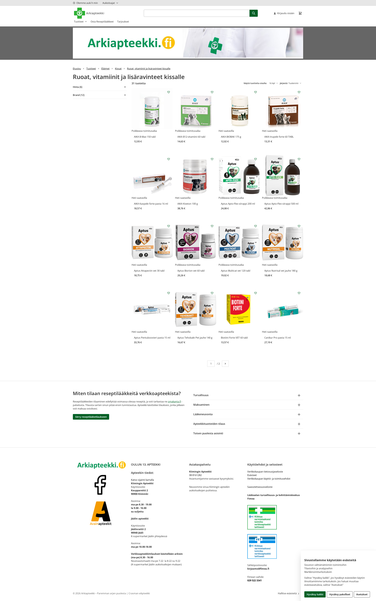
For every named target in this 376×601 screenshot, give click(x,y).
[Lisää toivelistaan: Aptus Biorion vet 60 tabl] (212, 226)
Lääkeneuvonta (203, 414)
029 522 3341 (254, 580)
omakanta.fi (174, 401)
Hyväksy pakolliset (339, 594)
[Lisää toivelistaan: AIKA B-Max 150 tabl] (169, 92)
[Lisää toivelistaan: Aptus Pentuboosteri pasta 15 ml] (169, 293)
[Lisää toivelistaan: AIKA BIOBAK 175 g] (255, 92)
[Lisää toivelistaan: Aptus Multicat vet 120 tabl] (255, 226)
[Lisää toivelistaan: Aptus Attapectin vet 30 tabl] (169, 226)
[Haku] (254, 13)
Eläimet (105, 68)
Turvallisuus (201, 395)
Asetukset (361, 594)
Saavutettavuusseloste (259, 486)
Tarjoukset (123, 21)
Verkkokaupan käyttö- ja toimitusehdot (268, 478)
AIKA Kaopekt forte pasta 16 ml (151, 203)
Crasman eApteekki (139, 593)
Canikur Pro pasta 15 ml (277, 337)
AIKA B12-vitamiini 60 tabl (191, 136)
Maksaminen (201, 404)
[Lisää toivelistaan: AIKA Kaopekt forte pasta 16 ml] (169, 159)
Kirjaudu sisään (285, 13)
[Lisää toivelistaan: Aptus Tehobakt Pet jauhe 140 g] (212, 293)
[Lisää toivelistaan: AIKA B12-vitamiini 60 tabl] (212, 92)
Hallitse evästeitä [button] (287, 593)
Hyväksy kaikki (315, 594)
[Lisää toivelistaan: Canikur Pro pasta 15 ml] (299, 293)
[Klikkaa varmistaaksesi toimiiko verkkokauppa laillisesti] (275, 517)
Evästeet (252, 475)
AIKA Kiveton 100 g (187, 203)
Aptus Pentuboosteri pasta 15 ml (152, 337)
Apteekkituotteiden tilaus (209, 423)
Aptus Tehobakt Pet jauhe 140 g (194, 337)
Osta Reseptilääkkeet (102, 21)
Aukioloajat (109, 3)
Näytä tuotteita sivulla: (255, 83)
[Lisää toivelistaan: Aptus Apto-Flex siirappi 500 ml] (299, 159)
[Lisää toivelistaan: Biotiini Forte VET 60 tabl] (255, 293)
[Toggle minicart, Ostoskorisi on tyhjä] (300, 13)
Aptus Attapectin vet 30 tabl (149, 270)
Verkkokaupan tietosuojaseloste (265, 471)
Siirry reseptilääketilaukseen (91, 416)
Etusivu (77, 68)
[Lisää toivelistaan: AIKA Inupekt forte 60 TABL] (299, 92)
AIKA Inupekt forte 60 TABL (279, 136)
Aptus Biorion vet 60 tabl (191, 270)
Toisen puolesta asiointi (208, 433)
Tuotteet (79, 21)
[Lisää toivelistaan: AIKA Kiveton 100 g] (212, 159)
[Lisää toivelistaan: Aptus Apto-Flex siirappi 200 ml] (255, 159)
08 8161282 (195, 475)
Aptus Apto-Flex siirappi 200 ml (238, 203)
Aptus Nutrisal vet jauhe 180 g (280, 270)
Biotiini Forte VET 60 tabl (234, 337)
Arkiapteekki (95, 13)
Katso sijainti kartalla (142, 479)
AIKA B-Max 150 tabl (145, 136)
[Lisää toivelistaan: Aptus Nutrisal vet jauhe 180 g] (299, 226)
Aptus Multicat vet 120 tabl (235, 270)
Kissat (118, 68)
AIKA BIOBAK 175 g (231, 136)
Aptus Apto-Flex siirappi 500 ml (281, 203)
